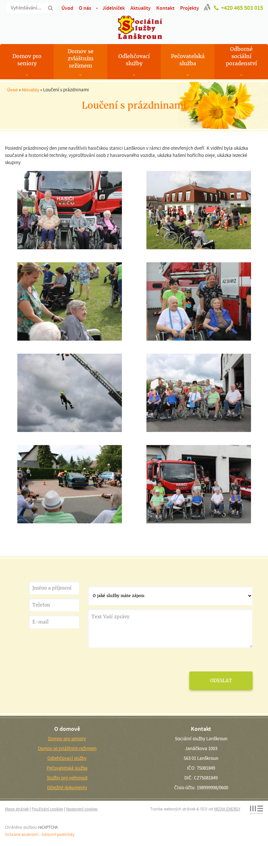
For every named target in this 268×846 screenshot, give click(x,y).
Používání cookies (47, 809)
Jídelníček (113, 8)
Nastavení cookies (81, 809)
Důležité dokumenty (67, 787)
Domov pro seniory (27, 60)
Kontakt (165, 8)
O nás (85, 8)
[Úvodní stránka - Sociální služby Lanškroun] (134, 27)
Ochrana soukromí (21, 834)
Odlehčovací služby (134, 60)
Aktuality (140, 8)
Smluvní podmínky (58, 834)
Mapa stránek (17, 809)
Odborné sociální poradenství (241, 56)
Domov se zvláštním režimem (80, 58)
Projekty (189, 8)
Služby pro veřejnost (67, 778)
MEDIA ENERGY (227, 809)
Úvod (67, 8)
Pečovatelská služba (188, 60)
